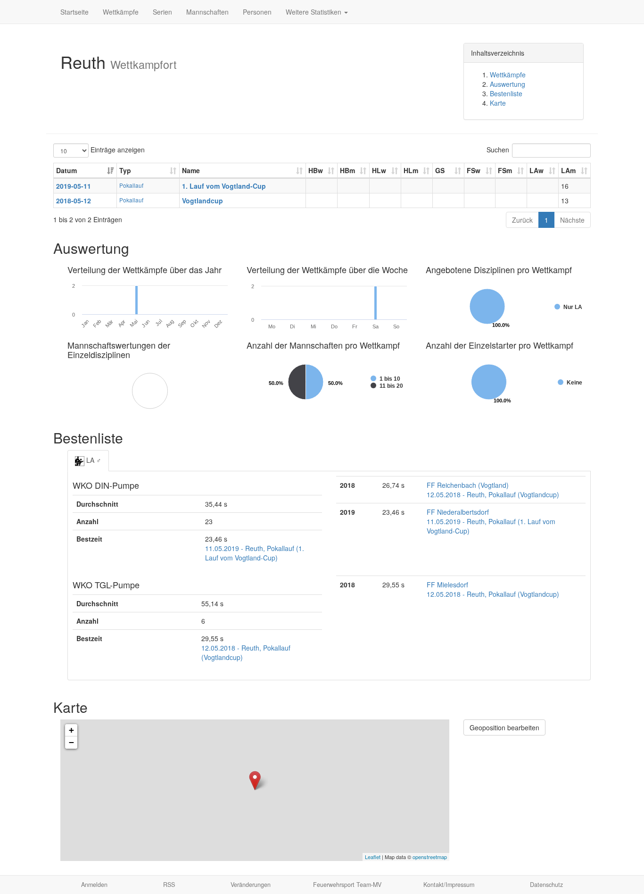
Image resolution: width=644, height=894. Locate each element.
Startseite (74, 12)
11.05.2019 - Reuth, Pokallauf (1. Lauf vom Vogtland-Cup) (254, 552)
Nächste (572, 220)
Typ (125, 170)
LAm (568, 170)
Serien (162, 12)
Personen (257, 12)
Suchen (498, 149)
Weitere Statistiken (314, 12)
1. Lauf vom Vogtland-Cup (224, 186)
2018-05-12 (73, 200)
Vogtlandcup (202, 200)
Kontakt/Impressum (448, 884)
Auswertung (507, 84)
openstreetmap (430, 857)
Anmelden (94, 884)
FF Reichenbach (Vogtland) (468, 485)
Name (191, 170)
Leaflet (372, 857)
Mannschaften (207, 12)
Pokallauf (131, 185)
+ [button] (71, 730)
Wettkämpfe (121, 12)
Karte (498, 103)
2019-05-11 (73, 186)
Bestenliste (506, 93)
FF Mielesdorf (447, 584)
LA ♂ (92, 460)
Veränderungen (251, 884)
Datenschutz (546, 884)
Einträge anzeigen (117, 149)
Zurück (522, 220)
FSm (505, 170)
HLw (379, 170)
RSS (169, 884)
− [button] (71, 742)
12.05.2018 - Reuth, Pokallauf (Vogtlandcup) (493, 494)
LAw (536, 170)
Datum (66, 170)
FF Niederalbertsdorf (458, 512)
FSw (473, 170)
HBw (315, 170)
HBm (347, 170)
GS (440, 170)
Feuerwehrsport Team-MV (347, 884)
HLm (411, 170)
